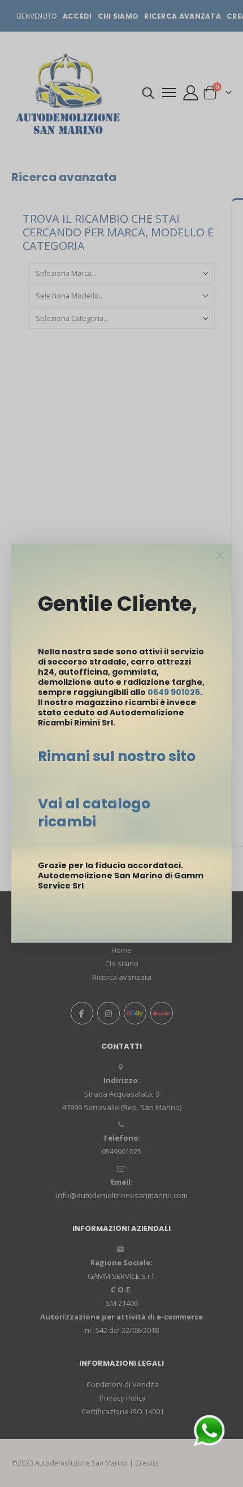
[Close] (220, 555)
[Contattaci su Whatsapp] (209, 1429)
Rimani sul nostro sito (117, 756)
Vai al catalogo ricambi (94, 813)
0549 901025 (173, 692)
